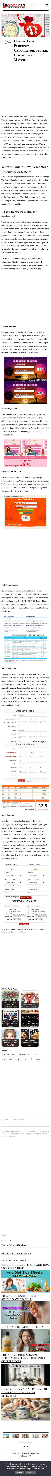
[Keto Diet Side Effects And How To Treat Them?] (25, 1292)
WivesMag (24, 1456)
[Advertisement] (25, 88)
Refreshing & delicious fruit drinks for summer (38, 1132)
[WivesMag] (13, 8)
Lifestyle (14, 1119)
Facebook (5, 932)
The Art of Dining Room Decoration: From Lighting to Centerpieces (24, 1358)
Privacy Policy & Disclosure (30, 1453)
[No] (48, 1468)
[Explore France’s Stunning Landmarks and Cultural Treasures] (45, 1438)
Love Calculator (12, 180)
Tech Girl (21, 1119)
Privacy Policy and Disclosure (14, 1245)
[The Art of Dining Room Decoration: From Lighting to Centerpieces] (25, 1385)
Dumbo (6, 1119)
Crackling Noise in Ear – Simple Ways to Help (20, 1297)
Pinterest (22, 932)
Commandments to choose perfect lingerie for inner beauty (12, 1133)
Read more (31, 1472)
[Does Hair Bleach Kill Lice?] (25, 1351)
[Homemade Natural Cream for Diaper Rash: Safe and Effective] (25, 1420)
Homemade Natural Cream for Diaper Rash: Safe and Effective (24, 1392)
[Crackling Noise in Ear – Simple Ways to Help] (25, 1323)
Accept (19, 1472)
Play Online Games (16, 1253)
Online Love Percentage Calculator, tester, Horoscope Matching (31, 50)
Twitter (37, 929)
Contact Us (6, 1240)
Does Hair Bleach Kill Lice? (22, 1326)
